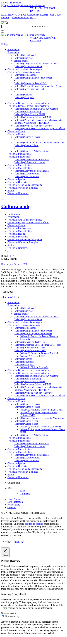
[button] (13, 52)
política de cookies (34, 523)
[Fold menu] (2, 199)
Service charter (21, 60)
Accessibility (13, 504)
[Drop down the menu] (5, 21)
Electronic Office (13, 14)
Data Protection (15, 501)
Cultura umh (15, 206)
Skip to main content (11, 2)
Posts (22, 491)
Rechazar (19, 542)
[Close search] (2, 32)
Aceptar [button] (7, 542)
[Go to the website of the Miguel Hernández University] (23, 5)
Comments (25, 493)
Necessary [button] (6, 594)
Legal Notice (13, 499)
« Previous (6, 297)
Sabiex (10, 190)
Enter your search (39, 26)
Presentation (13, 49)
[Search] (2, 30)
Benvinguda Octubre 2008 (14, 264)
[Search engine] (34, 18)
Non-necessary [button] (8, 613)
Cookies (11, 507)
